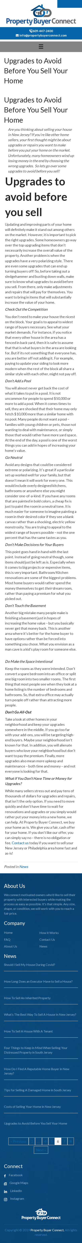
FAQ (7, 939)
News (23, 866)
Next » (41, 1150)
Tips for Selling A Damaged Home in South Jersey (37, 1090)
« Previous (18, 1141)
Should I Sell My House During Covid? (29, 964)
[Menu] (41, 46)
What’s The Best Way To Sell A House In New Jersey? (40, 1014)
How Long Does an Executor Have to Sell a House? (38, 981)
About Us (10, 946)
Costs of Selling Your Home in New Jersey (32, 1106)
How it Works (49, 933)
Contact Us (47, 939)
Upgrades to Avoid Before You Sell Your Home (35, 1123)
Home (8, 932)
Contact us (20, 843)
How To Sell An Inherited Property (27, 998)
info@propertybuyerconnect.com (43, 35)
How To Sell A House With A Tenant (28, 1031)
